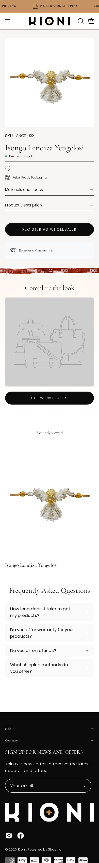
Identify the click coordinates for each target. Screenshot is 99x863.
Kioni (22, 849)
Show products (49, 397)
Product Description (23, 205)
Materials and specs (24, 189)
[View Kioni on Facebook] (20, 835)
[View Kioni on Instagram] (9, 835)
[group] (49, 505)
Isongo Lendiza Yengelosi (31, 565)
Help (8, 729)
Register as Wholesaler (49, 229)
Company (11, 740)
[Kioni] (49, 21)
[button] (80, 21)
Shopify (54, 849)
